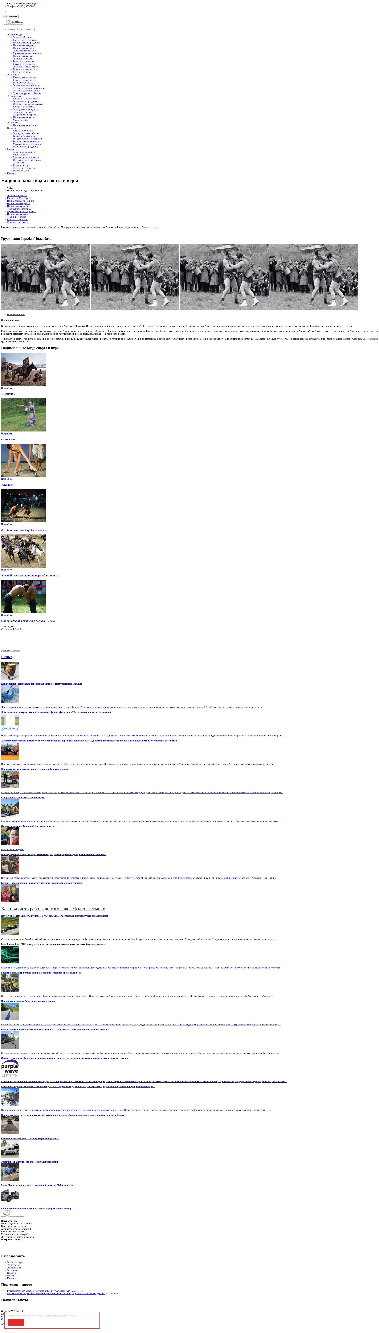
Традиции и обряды (23, 112)
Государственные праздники (27, 138)
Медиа (10, 149)
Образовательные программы (28, 104)
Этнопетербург (14, 34)
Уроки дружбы (20, 120)
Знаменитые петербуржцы (26, 85)
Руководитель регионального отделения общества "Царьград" (38, 1291)
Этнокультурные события (26, 133)
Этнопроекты (14, 96)
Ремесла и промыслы (23, 61)
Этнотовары (13, 122)
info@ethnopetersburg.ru (25, 3)
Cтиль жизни (19, 162)
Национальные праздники (26, 42)
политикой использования (54, 1316)
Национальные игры (23, 56)
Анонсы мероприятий (24, 152)
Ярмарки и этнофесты (24, 64)
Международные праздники (27, 144)
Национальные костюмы (25, 125)
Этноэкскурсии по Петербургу (28, 88)
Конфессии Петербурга (24, 40)
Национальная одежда (24, 45)
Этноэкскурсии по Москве (26, 90)
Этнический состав (23, 37)
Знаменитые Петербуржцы (26, 66)
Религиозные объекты (24, 82)
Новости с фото (21, 170)
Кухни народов (20, 165)
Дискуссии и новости (24, 168)
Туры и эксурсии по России (27, 93)
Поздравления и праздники (27, 160)
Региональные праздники (26, 141)
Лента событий (20, 154)
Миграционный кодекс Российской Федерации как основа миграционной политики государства (56, 1293)
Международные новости (26, 157)
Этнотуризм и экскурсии (25, 109)
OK (16, 1322)
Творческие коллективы (25, 50)
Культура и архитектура (25, 69)
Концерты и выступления (26, 98)
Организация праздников (26, 101)
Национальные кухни (24, 48)
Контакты (12, 173)
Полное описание (16, 314)
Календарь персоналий (24, 77)
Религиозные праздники (25, 146)
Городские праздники (24, 136)
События (11, 128)
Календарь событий (23, 130)
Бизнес (6, 657)
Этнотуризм (13, 74)
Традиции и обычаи (23, 58)
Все (22, 629)
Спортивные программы (25, 114)
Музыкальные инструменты (27, 53)
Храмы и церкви (21, 72)
